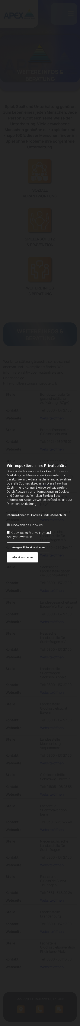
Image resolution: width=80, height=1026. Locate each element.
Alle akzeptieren (22, 557)
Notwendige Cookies (27, 525)
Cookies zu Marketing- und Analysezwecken (29, 535)
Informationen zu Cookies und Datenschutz (37, 515)
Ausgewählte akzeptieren (28, 547)
